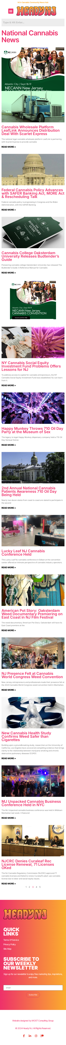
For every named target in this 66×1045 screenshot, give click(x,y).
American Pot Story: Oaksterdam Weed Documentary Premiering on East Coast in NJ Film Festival (32, 613)
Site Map (7, 948)
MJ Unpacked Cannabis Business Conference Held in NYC (31, 803)
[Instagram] (36, 1035)
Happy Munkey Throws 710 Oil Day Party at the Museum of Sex (32, 430)
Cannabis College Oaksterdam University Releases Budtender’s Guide (30, 256)
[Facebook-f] (23, 1035)
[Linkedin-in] (30, 1035)
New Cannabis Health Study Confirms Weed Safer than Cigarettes (26, 736)
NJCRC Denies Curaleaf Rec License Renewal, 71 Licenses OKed (28, 864)
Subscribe (33, 995)
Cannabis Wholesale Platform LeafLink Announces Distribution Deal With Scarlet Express (31, 130)
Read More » (9, 146)
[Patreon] (42, 1035)
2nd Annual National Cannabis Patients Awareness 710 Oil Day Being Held (29, 491)
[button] (10, 11)
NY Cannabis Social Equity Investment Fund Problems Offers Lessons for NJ (31, 366)
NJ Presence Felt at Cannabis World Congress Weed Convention (32, 675)
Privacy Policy (9, 944)
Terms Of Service (11, 940)
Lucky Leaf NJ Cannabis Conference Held (23, 553)
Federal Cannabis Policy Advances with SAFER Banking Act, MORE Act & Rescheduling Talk (33, 193)
